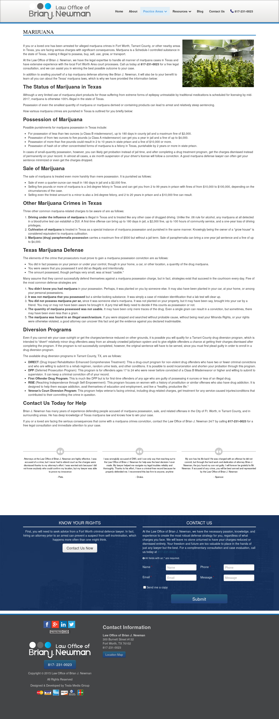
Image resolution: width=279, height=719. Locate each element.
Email (147, 577)
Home (119, 11)
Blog (200, 11)
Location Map (114, 654)
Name (147, 567)
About (133, 11)
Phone (205, 567)
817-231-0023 (244, 11)
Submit (199, 599)
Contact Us (217, 11)
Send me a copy (157, 587)
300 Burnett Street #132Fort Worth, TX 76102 (118, 641)
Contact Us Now (80, 547)
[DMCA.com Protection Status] (60, 632)
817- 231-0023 (60, 664)
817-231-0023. (167, 552)
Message (207, 577)
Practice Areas (153, 11)
